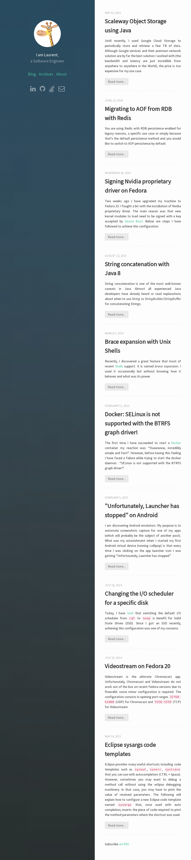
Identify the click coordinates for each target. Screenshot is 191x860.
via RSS (124, 844)
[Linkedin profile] (33, 89)
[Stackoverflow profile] (51, 89)
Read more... (117, 81)
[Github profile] (42, 89)
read (130, 613)
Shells (119, 366)
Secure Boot (134, 221)
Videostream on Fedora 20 (137, 666)
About (61, 74)
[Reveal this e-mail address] (61, 89)
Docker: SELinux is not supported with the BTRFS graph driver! (137, 423)
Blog (32, 74)
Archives (46, 74)
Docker (176, 443)
